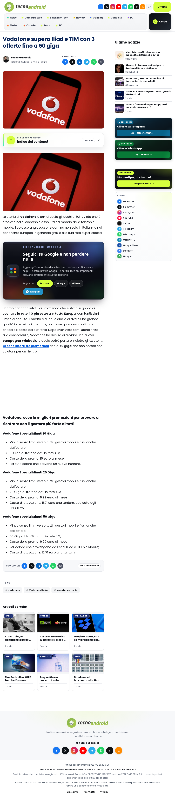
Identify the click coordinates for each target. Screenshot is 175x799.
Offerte (162, 6)
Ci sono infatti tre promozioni (26, 346)
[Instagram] (112, 6)
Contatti (89, 792)
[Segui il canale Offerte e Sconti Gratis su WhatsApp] (130, 6)
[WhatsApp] (94, 62)
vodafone (14, 590)
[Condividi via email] (101, 62)
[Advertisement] (53, 381)
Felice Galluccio (21, 57)
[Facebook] (100, 6)
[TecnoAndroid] (25, 7)
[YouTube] (118, 6)
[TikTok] (136, 6)
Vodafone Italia (38, 590)
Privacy (103, 792)
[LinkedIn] (79, 62)
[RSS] (142, 6)
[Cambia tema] (149, 7)
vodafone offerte (67, 590)
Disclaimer (73, 792)
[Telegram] (124, 6)
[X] (106, 6)
